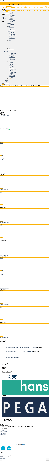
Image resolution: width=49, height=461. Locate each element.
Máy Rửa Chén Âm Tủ (12, 71)
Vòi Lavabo (9, 31)
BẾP (8, 61)
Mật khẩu (1, 455)
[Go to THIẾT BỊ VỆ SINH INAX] (4, 396)
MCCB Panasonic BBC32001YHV (4, 255)
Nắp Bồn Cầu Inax (11, 24)
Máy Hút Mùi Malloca (12, 59)
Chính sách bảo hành (3, 433)
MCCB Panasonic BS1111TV (4, 173)
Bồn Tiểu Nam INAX (12, 20)
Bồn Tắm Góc (11, 18)
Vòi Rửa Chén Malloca (12, 56)
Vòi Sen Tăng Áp (11, 36)
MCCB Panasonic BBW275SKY (4, 337)
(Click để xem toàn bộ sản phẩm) (4, 115)
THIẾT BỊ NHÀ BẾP (6, 51)
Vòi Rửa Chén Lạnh (11, 52)
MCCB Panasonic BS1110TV (4, 156)
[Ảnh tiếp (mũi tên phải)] (1, 460)
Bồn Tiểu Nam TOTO (12, 21)
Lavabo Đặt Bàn (11, 27)
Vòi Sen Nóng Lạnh (12, 38)
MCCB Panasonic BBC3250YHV (4, 271)
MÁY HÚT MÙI (10, 58)
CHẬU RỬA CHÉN (10, 73)
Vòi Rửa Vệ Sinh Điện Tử (12, 35)
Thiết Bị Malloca (10, 78)
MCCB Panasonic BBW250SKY (4, 304)
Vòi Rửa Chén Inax (11, 54)
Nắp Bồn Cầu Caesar (12, 25)
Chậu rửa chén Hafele (12, 75)
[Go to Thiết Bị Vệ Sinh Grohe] (11, 379)
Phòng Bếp (6, 81)
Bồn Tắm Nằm (11, 17)
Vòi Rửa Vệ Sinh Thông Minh (11, 33)
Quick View (1, 155)
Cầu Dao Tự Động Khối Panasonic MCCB (5, 108)
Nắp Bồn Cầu (9, 23)
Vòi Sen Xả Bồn (11, 39)
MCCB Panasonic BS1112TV (4, 189)
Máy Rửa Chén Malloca (12, 69)
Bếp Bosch (10, 65)
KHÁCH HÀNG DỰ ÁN (6, 79)
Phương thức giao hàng (3, 431)
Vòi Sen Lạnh (11, 37)
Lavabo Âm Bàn (11, 29)
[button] (3, 9)
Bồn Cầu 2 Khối (11, 14)
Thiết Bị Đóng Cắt (13, 108)
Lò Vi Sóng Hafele (11, 67)
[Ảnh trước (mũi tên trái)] (0, 460)
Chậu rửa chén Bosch (12, 76)
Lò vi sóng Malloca (12, 66)
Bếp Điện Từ (11, 62)
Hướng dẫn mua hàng (3, 432)
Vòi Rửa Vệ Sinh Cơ (12, 34)
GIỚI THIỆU (5, 10)
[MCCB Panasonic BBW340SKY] (4, 124)
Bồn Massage (11, 19)
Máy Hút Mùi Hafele (12, 60)
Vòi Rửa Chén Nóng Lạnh (12, 53)
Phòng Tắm (6, 80)
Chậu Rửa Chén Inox (12, 77)
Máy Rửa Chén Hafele (12, 70)
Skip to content (2, 0)
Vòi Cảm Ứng (9, 48)
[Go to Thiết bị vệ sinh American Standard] (4, 368)
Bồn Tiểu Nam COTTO (12, 22)
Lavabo (9, 26)
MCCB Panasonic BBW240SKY (4, 288)
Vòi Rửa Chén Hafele (12, 57)
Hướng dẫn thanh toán (3, 430)
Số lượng (2, 128)
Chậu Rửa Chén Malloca (12, 74)
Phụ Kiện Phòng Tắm (11, 49)
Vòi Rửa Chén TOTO (12, 55)
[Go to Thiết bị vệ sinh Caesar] (7, 374)
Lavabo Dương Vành (12, 28)
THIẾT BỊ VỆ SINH (5, 11)
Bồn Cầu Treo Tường (12, 16)
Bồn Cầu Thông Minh (12, 15)
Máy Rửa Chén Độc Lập (12, 72)
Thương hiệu (9, 40)
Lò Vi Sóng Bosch (11, 68)
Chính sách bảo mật (3, 434)
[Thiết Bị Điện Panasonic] (2, 114)
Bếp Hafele (11, 64)
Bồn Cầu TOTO (11, 13)
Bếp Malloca (11, 63)
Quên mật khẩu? (2, 458)
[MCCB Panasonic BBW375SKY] (4, 120)
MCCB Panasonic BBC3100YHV (4, 222)
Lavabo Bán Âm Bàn (12, 30)
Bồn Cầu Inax (11, 12)
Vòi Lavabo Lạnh (11, 32)
